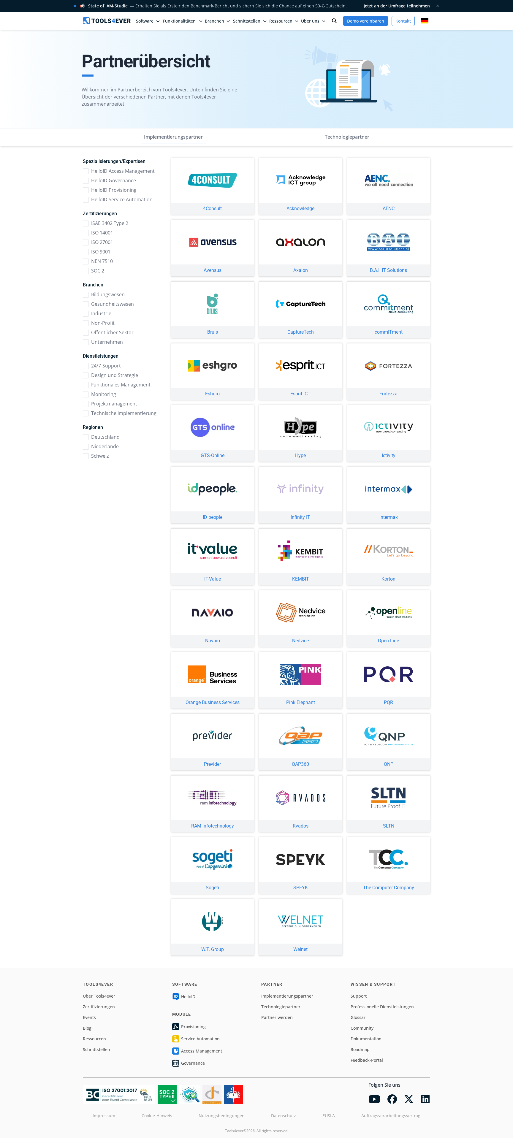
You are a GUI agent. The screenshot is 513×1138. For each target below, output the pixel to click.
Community (362, 1028)
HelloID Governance (113, 180)
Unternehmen (107, 342)
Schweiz (100, 456)
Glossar (358, 1017)
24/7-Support (106, 365)
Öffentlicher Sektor (112, 332)
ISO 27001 (102, 242)
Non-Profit (103, 323)
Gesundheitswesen (112, 304)
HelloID (188, 996)
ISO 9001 (100, 251)
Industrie (101, 313)
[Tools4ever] (107, 20)
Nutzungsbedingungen (222, 1115)
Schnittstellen (96, 1049)
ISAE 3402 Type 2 (109, 223)
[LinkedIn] (425, 1099)
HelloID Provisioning (114, 190)
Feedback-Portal (367, 1060)
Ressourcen (94, 1039)
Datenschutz (283, 1115)
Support (359, 996)
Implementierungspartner (173, 137)
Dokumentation (366, 1039)
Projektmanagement (114, 403)
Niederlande (105, 446)
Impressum (104, 1115)
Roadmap (360, 1049)
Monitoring (103, 394)
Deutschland (105, 437)
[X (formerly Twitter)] (409, 1099)
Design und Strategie (114, 375)
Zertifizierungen (99, 1006)
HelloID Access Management (123, 171)
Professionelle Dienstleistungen (382, 1006)
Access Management (201, 1051)
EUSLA (328, 1115)
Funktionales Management (121, 384)
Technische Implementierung (123, 413)
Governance (193, 1063)
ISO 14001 (102, 232)
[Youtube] (374, 1099)
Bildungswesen (108, 294)
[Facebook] (392, 1099)
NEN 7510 (102, 261)
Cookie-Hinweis (157, 1115)
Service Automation (200, 1039)
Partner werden (277, 1017)
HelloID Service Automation (122, 199)
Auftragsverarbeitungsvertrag (390, 1115)
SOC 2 (97, 270)
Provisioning (193, 1026)
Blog (87, 1028)
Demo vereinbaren (365, 21)
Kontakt (403, 21)
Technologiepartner (347, 137)
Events (89, 1017)
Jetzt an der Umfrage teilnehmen (397, 6)
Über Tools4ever (99, 996)
